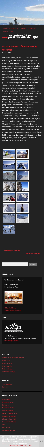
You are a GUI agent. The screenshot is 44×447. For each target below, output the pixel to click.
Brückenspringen (7, 402)
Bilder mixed (6, 399)
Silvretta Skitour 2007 (9, 419)
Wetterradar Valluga (8, 372)
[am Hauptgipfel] (9, 197)
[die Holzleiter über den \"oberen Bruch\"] (22, 208)
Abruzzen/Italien (7, 411)
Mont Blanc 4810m (8, 408)
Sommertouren (8, 31)
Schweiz (4, 387)
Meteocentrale (7, 366)
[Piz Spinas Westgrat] (9, 186)
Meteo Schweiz (7, 369)
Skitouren (6, 28)
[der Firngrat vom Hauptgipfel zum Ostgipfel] (22, 197)
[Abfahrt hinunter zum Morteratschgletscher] (22, 218)
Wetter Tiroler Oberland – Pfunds (13, 358)
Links (3, 425)
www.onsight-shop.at (11, 340)
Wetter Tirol (6, 360)
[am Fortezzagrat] (22, 165)
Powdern (23, 28)
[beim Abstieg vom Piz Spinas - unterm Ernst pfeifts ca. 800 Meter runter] (22, 186)
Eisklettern (14, 28)
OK (30, 445)
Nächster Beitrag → (34, 253)
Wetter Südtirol (7, 363)
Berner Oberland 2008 (9, 413)
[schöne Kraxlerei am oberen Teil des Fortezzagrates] (9, 175)
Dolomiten (5, 405)
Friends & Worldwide (9, 422)
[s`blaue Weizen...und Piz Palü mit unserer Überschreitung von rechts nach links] (9, 154)
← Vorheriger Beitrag (11, 250)
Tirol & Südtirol (7, 384)
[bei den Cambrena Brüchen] (9, 218)
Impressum (6, 427)
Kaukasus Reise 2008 (8, 416)
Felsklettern (32, 28)
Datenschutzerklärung (9, 430)
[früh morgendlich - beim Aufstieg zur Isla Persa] (9, 165)
